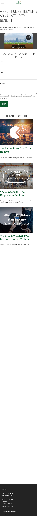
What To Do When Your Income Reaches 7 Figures (16, 237)
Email (1, 72)
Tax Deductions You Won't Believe (16, 150)
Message (2, 83)
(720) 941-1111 (10, 493)
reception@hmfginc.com (9, 511)
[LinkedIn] (6, 515)
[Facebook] (3, 515)
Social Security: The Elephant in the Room (13, 193)
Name (1, 61)
